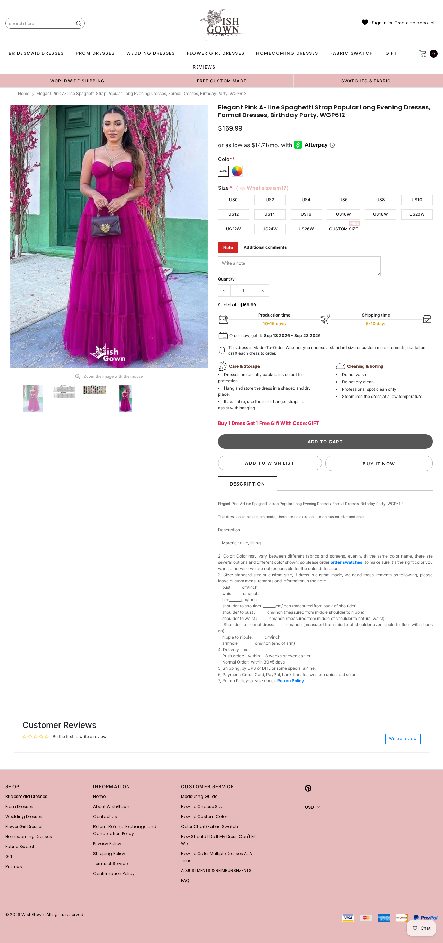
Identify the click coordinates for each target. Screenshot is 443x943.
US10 (417, 199)
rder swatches (347, 562)
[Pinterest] (308, 788)
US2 (270, 199)
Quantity (226, 279)
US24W (270, 228)
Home (23, 93)
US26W (306, 228)
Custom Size (343, 228)
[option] (77, 80)
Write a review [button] (403, 738)
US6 (343, 199)
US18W (380, 214)
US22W (233, 228)
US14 (269, 214)
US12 (233, 214)
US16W (343, 214)
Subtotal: (227, 305)
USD (309, 807)
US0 (233, 199)
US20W (417, 214)
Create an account (414, 23)
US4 (306, 199)
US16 (306, 214)
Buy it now (379, 463)
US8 (380, 199)
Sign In (379, 23)
